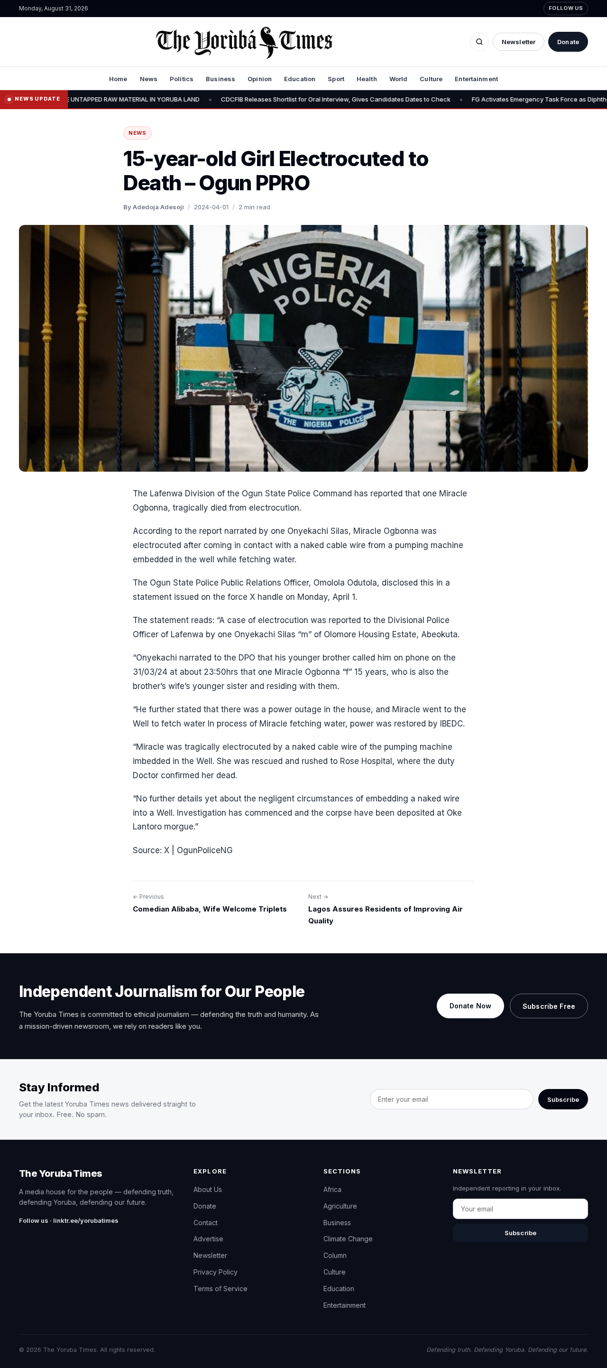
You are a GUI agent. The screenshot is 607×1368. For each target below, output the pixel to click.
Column (335, 1255)
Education (299, 79)
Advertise (208, 1239)
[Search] (479, 41)
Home (118, 79)
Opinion (260, 79)
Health (367, 79)
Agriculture (340, 1206)
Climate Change (348, 1239)
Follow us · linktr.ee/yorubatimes (69, 1220)
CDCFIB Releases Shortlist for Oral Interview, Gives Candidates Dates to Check (265, 99)
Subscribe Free (549, 1006)
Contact (205, 1223)
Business (220, 79)
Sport (336, 79)
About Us (207, 1189)
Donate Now (470, 1006)
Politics (181, 79)
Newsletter (518, 42)
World (398, 79)
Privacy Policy (215, 1272)
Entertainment (476, 79)
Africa (332, 1189)
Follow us (566, 8)
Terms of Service (220, 1288)
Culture (431, 79)
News (149, 79)
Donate (568, 42)
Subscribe (563, 1099)
